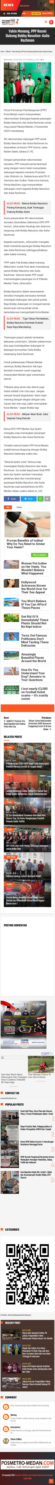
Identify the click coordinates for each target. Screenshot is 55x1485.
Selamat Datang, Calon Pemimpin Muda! (23, 876)
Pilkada (19, 507)
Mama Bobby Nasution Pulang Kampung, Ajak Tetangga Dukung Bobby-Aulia (27, 207)
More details (39, 555)
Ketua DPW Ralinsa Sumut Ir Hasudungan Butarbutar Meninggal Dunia (37, 1143)
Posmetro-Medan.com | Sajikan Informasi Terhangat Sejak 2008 (34, 1477)
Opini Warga (11, 857)
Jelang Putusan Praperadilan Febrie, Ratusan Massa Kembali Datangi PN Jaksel (36, 1384)
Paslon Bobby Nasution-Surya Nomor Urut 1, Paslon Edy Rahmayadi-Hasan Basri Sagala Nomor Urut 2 (25, 900)
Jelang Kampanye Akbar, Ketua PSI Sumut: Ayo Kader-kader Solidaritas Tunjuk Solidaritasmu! (26, 793)
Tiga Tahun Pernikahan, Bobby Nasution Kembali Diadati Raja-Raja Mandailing (28, 322)
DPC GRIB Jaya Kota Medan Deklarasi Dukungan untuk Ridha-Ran (27, 848)
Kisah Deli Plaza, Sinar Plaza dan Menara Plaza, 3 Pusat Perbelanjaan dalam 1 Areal (36, 1112)
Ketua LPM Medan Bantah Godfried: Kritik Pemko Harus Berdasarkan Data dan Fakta (37, 1369)
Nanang (13, 1415)
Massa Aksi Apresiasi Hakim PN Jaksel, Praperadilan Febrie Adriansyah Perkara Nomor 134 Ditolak (37, 1336)
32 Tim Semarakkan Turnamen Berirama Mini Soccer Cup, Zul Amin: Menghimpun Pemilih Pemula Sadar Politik (26, 818)
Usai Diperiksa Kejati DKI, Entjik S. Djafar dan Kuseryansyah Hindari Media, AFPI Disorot (36, 1175)
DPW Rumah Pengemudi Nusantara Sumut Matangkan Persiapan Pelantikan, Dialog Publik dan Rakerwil (37, 1160)
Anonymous (15, 1427)
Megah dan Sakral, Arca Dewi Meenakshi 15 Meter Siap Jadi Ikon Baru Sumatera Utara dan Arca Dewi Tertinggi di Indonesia (36, 1352)
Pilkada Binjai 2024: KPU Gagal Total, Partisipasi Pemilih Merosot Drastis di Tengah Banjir (27, 765)
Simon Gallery (16, 1439)
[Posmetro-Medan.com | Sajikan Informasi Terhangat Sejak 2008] (28, 1469)
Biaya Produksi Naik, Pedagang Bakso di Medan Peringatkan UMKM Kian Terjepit (36, 1128)
